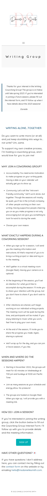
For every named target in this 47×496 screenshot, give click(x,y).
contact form (13, 466)
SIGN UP (23, 442)
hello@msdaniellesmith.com (26, 470)
